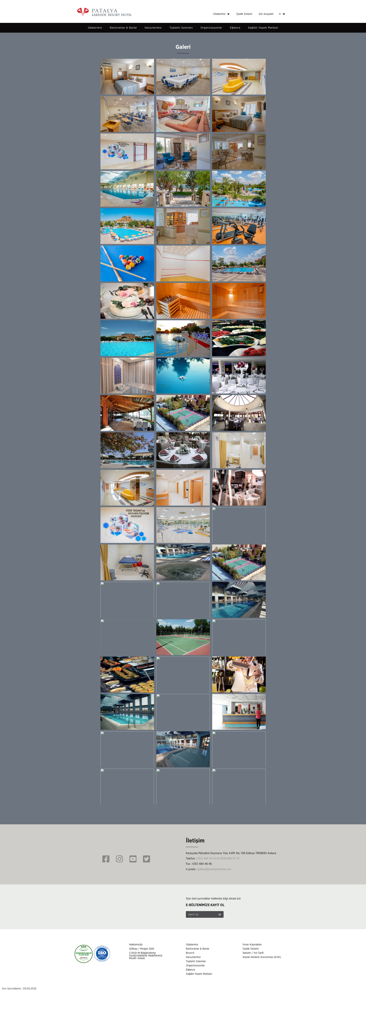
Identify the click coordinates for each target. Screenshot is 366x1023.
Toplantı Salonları (181, 27)
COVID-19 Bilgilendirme (142, 953)
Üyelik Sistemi (244, 14)
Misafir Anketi (137, 958)
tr (280, 14)
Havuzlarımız (153, 27)
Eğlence (235, 27)
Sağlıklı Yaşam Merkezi (263, 27)
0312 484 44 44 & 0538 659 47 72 (218, 858)
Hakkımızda (135, 944)
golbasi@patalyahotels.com (214, 869)
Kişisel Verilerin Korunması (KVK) (262, 957)
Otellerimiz (219, 14)
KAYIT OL (194, 915)
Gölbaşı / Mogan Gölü (141, 949)
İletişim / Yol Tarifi (253, 953)
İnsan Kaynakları (252, 944)
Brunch (190, 953)
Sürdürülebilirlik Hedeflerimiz (145, 955)
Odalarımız (95, 27)
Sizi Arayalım (266, 14)
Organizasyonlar (211, 27)
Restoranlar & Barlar (123, 27)
